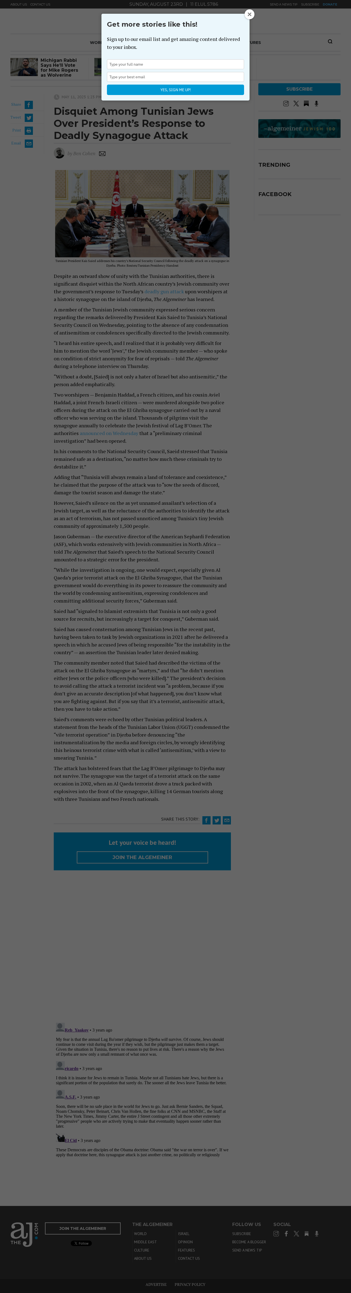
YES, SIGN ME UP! (175, 89)
